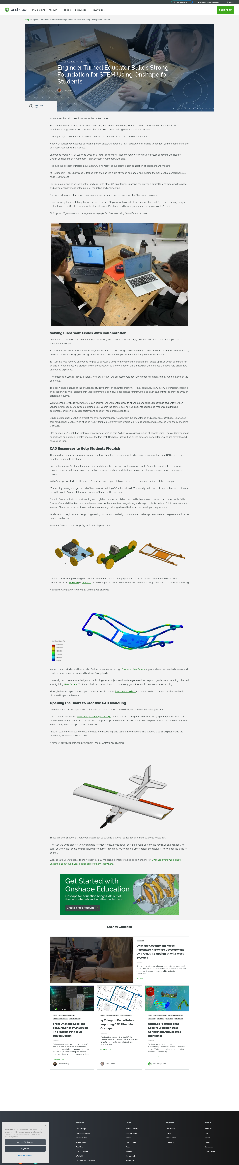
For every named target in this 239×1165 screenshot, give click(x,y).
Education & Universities (95, 62)
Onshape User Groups (133, 669)
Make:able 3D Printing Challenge (94, 716)
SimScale (74, 582)
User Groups (70, 684)
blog (27, 20)
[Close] (45, 1126)
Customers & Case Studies (66, 62)
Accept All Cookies (25, 1142)
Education (108, 62)
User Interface (81, 62)
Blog (114, 62)
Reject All (25, 1149)
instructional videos (125, 691)
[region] (25, 1142)
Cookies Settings (25, 1155)
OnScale (86, 582)
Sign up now (225, 9)
